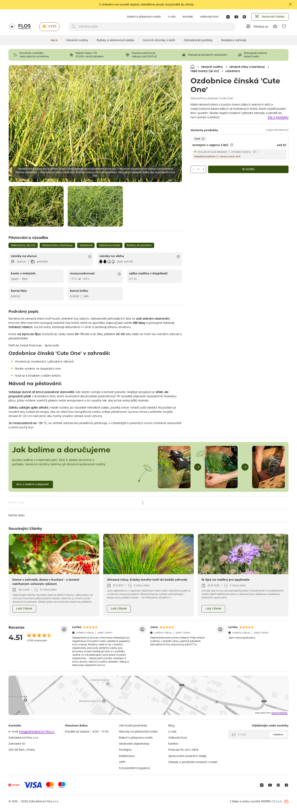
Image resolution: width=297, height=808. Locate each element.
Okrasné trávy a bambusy (57, 245)
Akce (54, 40)
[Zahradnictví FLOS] (19, 26)
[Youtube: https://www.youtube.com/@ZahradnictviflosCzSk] (236, 17)
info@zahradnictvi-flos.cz (36, 731)
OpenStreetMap (279, 713)
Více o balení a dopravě (32, 484)
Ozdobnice (86, 245)
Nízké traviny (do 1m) (23, 245)
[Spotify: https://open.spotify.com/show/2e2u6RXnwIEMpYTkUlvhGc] (244, 17)
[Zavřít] (290, 4)
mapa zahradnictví (277, 130)
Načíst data (81, 503)
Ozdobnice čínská (109, 245)
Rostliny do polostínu (139, 245)
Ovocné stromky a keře (159, 40)
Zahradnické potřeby (198, 40)
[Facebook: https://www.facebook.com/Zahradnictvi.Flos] (286, 785)
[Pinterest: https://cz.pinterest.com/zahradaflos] (278, 785)
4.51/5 (52, 26)
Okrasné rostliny (77, 40)
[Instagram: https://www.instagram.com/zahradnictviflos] (228, 17)
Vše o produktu (278, 117)
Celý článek (24, 608)
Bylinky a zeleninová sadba (115, 40)
